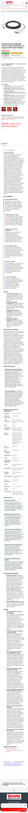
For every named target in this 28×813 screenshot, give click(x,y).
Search (25, 7)
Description (4, 143)
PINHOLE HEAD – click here (8, 119)
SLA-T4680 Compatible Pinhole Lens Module (14, 751)
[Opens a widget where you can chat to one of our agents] (23, 810)
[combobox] (12, 7)
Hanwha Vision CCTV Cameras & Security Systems (12, 763)
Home (2, 11)
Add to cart (15, 809)
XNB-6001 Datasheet (11, 748)
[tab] (4, 144)
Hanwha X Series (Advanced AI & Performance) (13, 764)
